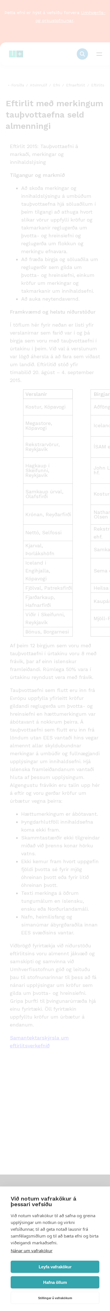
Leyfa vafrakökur (55, 1266)
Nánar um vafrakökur (31, 1250)
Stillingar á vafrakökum (55, 1298)
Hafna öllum (55, 1282)
